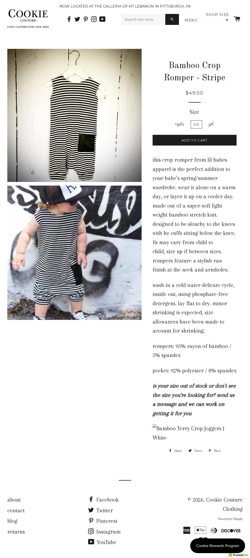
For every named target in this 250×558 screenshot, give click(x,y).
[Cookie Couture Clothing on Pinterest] (87, 19)
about (14, 499)
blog (12, 521)
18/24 (180, 124)
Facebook (107, 499)
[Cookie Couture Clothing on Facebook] (70, 19)
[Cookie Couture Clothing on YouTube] (102, 19)
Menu (192, 20)
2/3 (196, 124)
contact (16, 510)
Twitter (104, 510)
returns (16, 531)
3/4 (211, 124)
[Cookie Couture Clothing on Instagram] (95, 19)
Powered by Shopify (230, 519)
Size (194, 112)
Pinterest (106, 521)
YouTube (105, 542)
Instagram (108, 531)
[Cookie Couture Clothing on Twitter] (78, 19)
